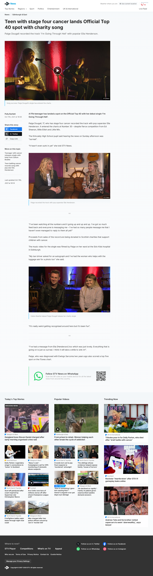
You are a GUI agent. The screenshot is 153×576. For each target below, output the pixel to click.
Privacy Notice (33, 554)
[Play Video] (57, 70)
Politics (41, 9)
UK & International (70, 9)
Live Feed (143, 9)
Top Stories (9, 9)
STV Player (10, 548)
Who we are (9, 554)
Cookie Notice (56, 554)
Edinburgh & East (20, 15)
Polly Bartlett (10, 114)
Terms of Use (21, 554)
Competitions (26, 548)
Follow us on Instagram (117, 549)
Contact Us (44, 554)
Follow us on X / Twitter (90, 544)
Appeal (58, 548)
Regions (21, 9)
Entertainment (53, 9)
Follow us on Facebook (117, 544)
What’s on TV (44, 548)
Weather (103, 4)
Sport (32, 9)
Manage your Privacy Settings (18, 561)
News (7, 15)
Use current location (129, 4)
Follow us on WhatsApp (90, 549)
